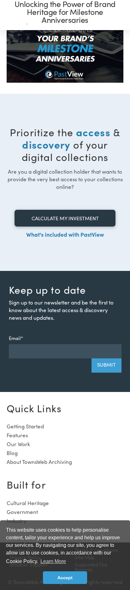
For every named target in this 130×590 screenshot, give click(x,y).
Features (17, 435)
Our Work (18, 444)
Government (22, 512)
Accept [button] (65, 577)
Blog (12, 453)
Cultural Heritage (28, 503)
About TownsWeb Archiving (39, 461)
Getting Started (25, 426)
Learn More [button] (53, 561)
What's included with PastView (65, 234)
